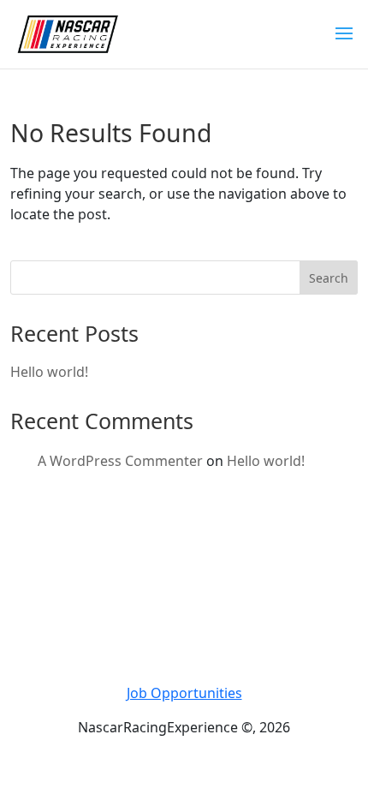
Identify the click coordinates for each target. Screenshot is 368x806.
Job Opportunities (184, 693)
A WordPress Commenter (120, 460)
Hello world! (49, 371)
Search (328, 278)
